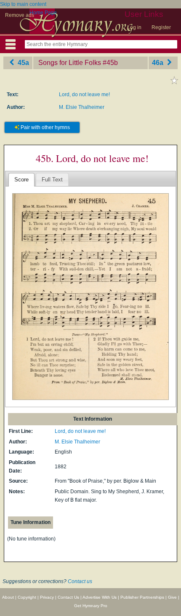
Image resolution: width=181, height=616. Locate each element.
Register (161, 27)
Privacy (47, 597)
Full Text (52, 179)
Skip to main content (23, 4)
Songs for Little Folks (69, 62)
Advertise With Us (100, 597)
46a (158, 62)
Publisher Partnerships (142, 597)
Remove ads (19, 15)
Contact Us (68, 597)
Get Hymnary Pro (90, 605)
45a (22, 62)
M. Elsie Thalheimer (81, 107)
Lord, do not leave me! (84, 94)
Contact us (80, 581)
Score (21, 179)
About (8, 597)
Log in (134, 27)
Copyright (27, 597)
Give (172, 597)
